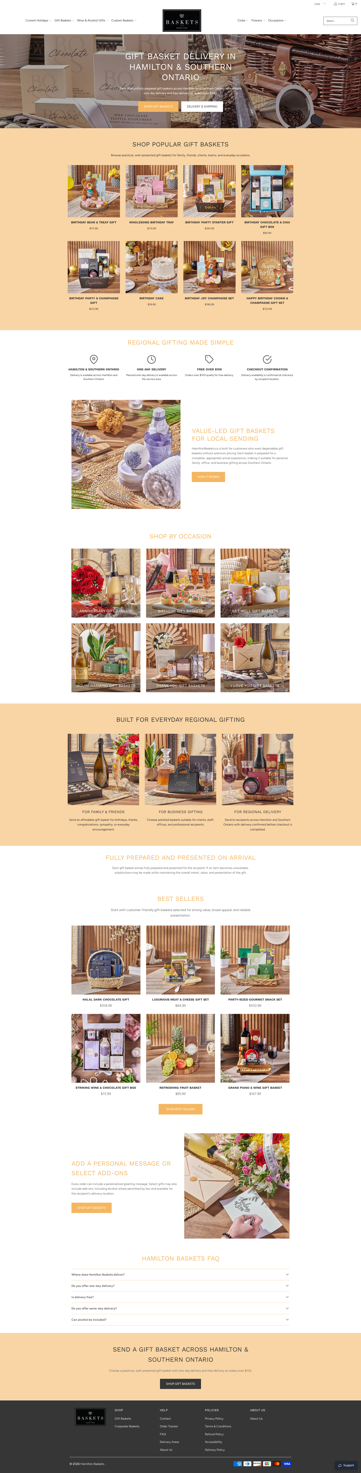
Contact (165, 1418)
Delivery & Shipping (202, 106)
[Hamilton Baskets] (182, 20)
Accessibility (213, 1442)
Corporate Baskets (127, 1426)
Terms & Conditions (218, 1426)
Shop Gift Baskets (158, 106)
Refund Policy (214, 1434)
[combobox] (340, 21)
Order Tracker (169, 1426)
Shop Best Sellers (180, 1109)
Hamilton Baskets (92, 1464)
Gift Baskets (123, 1418)
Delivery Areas (169, 1442)
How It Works (208, 477)
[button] (39, 21)
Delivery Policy (215, 1450)
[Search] (352, 21)
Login (341, 3)
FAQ (163, 1434)
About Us (166, 1450)
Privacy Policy (214, 1418)
